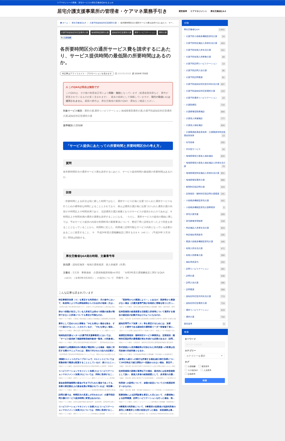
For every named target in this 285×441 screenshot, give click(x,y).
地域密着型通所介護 (100, 32)
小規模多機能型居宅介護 (205, 200)
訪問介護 (205, 276)
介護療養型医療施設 (205, 111)
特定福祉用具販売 (205, 235)
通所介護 (163, 32)
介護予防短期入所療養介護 (205, 57)
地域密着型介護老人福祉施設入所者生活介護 (204, 164)
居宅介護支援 (205, 214)
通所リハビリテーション (145, 32)
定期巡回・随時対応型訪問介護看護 (205, 194)
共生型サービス (205, 149)
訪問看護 (205, 289)
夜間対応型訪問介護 (205, 187)
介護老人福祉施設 (205, 125)
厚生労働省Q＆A (218, 11)
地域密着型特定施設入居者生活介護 (205, 173)
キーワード (190, 339)
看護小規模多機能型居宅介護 (205, 241)
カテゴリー (190, 350)
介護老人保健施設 (205, 118)
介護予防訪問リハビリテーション (205, 64)
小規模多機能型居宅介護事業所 (205, 207)
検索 (205, 380)
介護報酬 (67, 38)
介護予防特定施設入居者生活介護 (205, 43)
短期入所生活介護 (205, 248)
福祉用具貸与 (205, 262)
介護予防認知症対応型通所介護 (74, 32)
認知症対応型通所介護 (121, 32)
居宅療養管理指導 (205, 221)
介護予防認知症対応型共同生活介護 (205, 84)
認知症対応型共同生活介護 (205, 296)
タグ (187, 362)
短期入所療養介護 (205, 255)
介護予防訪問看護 (205, 77)
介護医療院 (205, 105)
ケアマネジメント (198, 11)
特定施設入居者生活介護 (205, 228)
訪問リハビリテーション (205, 269)
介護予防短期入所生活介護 (205, 50)
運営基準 (183, 11)
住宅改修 (205, 142)
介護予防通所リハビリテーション (205, 98)
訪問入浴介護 (205, 283)
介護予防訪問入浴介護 (205, 70)
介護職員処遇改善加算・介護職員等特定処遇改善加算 (204, 134)
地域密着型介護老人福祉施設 (205, 156)
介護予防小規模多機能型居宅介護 (205, 36)
